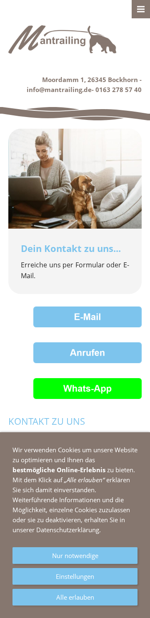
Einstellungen (75, 576)
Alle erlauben (75, 597)
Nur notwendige (75, 555)
